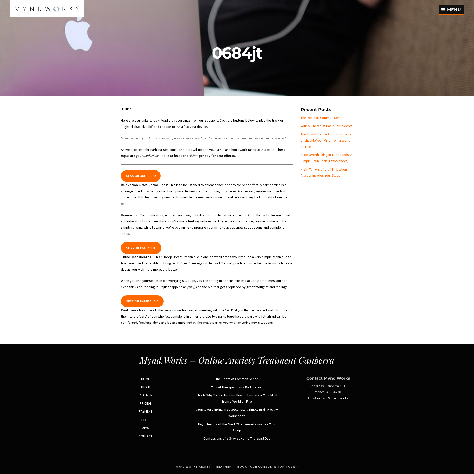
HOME (145, 379)
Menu (453, 9)
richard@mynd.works (333, 398)
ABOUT (145, 387)
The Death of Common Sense (322, 117)
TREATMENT (145, 395)
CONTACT (145, 436)
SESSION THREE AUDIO (142, 301)
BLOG (145, 420)
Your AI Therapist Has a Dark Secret (326, 126)
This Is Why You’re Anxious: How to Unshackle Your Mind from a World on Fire (326, 140)
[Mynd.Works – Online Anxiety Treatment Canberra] (47, 16)
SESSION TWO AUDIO (141, 248)
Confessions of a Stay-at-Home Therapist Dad (237, 438)
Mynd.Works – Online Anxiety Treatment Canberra (237, 360)
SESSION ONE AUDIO (141, 175)
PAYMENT (145, 411)
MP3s (146, 428)
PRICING (145, 403)
